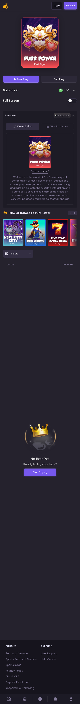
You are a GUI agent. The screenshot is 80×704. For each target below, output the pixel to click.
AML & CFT (12, 676)
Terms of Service (17, 653)
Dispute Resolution (18, 682)
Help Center (48, 659)
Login (57, 5)
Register (70, 5)
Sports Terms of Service (21, 659)
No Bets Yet (40, 458)
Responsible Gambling (20, 688)
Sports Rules (13, 665)
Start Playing (40, 472)
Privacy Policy (14, 671)
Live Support (49, 653)
